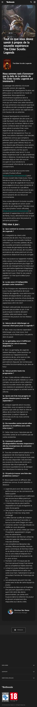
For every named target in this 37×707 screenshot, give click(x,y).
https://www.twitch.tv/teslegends (15, 211)
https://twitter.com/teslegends (14, 176)
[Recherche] (31, 2)
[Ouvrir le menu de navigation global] (2, 2)
